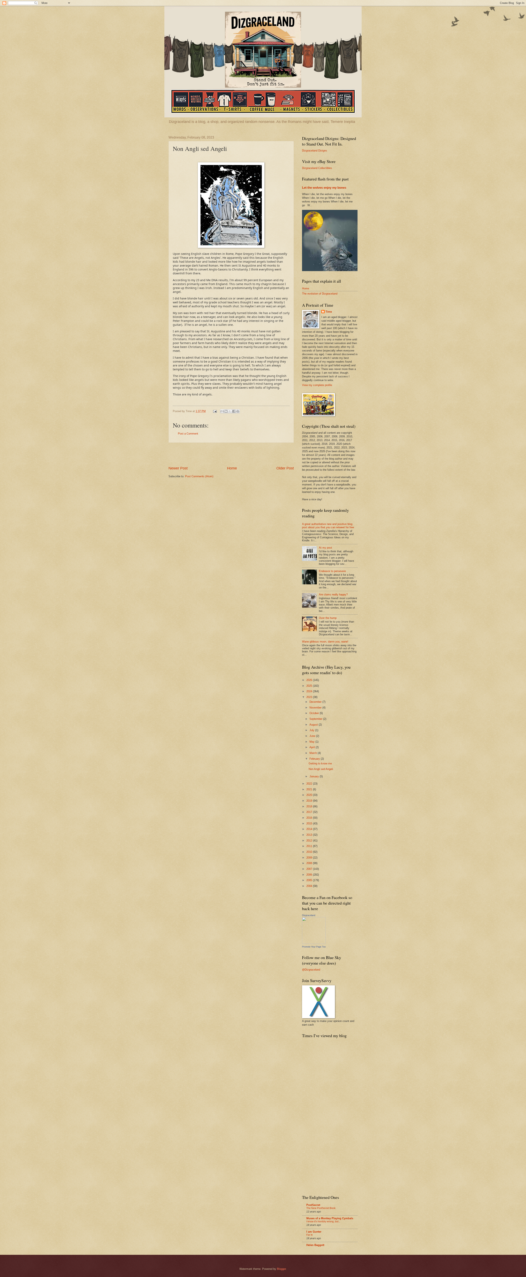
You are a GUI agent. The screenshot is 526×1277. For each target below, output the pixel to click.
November (315, 707)
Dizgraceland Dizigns (314, 150)
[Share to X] (230, 411)
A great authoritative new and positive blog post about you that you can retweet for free (328, 525)
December (315, 701)
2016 (309, 817)
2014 (309, 829)
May (312, 741)
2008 (309, 863)
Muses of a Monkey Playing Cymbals (329, 1218)
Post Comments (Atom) (199, 476)
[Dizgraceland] (314, 942)
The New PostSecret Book (321, 1208)
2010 (309, 851)
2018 (309, 806)
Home (232, 468)
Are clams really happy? (333, 594)
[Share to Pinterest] (238, 411)
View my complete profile (317, 385)
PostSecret (313, 1205)
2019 (309, 800)
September (316, 718)
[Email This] (222, 411)
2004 (309, 886)
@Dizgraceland (311, 969)
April (312, 747)
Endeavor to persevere (332, 571)
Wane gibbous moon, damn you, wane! (325, 641)
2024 (309, 691)
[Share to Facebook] (234, 411)
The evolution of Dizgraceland (319, 293)
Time (328, 311)
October (314, 713)
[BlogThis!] (226, 411)
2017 (309, 812)
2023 (309, 697)
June (312, 735)
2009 (309, 857)
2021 (309, 789)
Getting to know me (320, 763)
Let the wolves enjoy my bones (324, 187)
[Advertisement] (231, 454)
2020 (309, 794)
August (314, 724)
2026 (309, 680)
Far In (309, 1234)
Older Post (285, 468)
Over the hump (328, 617)
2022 (309, 783)
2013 (309, 834)
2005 (309, 880)
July (312, 730)
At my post (325, 547)
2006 (309, 874)
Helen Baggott (315, 1245)
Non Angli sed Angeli (321, 769)
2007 (309, 868)
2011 (309, 846)
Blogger (281, 1268)
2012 (309, 840)
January (314, 776)
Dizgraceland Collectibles (317, 168)
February (315, 758)
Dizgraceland (308, 915)
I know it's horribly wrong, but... (323, 1221)
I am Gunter (313, 1231)
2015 (309, 823)
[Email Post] (215, 411)
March (313, 753)
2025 (309, 685)
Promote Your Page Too (314, 946)
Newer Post (178, 468)
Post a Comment (188, 433)
